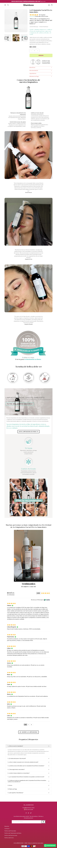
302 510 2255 (29, 809)
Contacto (7, 828)
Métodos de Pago (34, 76)
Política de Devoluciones (11, 835)
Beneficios (32, 67)
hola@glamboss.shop (28, 807)
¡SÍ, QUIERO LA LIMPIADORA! (28, 732)
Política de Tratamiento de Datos (13, 833)
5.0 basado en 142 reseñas (39, 16)
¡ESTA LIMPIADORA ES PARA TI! (28, 431)
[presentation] (6, 38)
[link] (28, 155)
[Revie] (47, 600)
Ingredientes (33, 73)
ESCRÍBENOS (51, 845)
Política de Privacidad (10, 831)
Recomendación (34, 70)
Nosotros (7, 826)
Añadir (41, 55)
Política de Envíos (9, 837)
